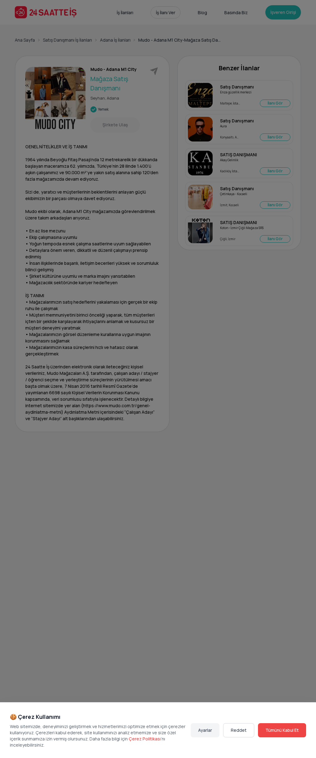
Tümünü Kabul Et (282, 730)
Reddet (239, 730)
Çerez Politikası (145, 739)
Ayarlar (205, 730)
